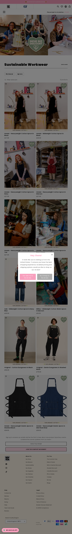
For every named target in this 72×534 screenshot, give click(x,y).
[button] (10, 530)
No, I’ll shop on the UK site (44, 277)
